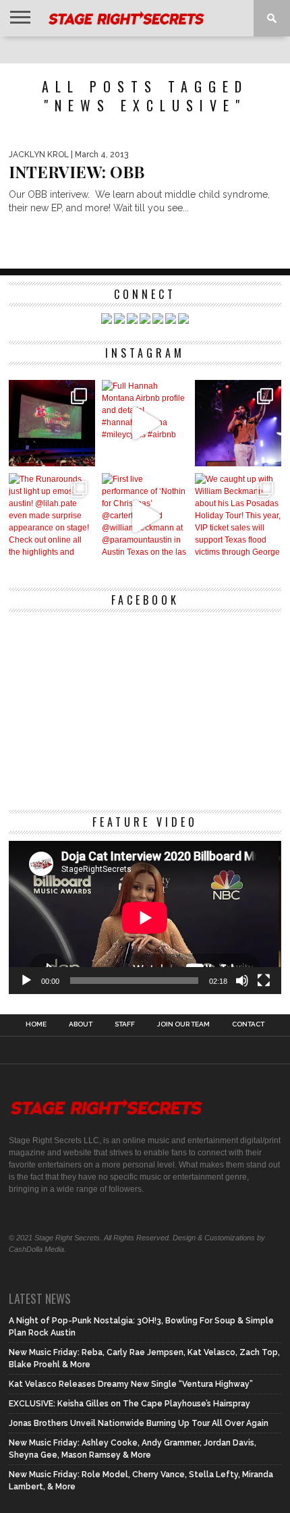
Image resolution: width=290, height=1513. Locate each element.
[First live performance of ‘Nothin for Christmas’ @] (145, 516)
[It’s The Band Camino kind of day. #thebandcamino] (238, 423)
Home (36, 1024)
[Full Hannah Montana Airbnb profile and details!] (145, 423)
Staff (125, 1024)
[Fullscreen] (263, 980)
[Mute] (242, 980)
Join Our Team (183, 1024)
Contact (248, 1024)
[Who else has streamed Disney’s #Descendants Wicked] (52, 423)
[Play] (26, 980)
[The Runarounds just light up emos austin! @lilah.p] (52, 516)
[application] (145, 917)
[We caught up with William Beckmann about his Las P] (238, 516)
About (80, 1024)
